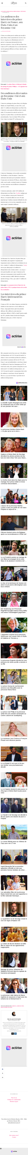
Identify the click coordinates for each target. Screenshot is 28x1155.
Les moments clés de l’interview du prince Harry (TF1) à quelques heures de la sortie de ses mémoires (14, 287)
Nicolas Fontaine (6, 31)
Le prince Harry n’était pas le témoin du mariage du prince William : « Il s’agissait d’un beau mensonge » (14, 86)
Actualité (3, 11)
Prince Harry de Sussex (6, 1007)
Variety (25, 265)
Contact (14, 1137)
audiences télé (20, 1006)
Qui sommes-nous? (14, 1135)
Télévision (23, 11)
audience (14, 1006)
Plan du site (14, 1097)
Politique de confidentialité (14, 1099)
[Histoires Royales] (14, 3)
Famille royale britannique (13, 11)
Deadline (18, 193)
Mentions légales (14, 1101)
